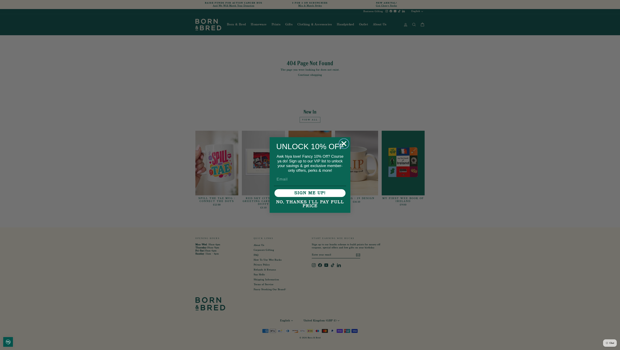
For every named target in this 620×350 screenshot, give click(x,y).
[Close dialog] (344, 143)
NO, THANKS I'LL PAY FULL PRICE (310, 204)
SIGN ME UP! (310, 193)
